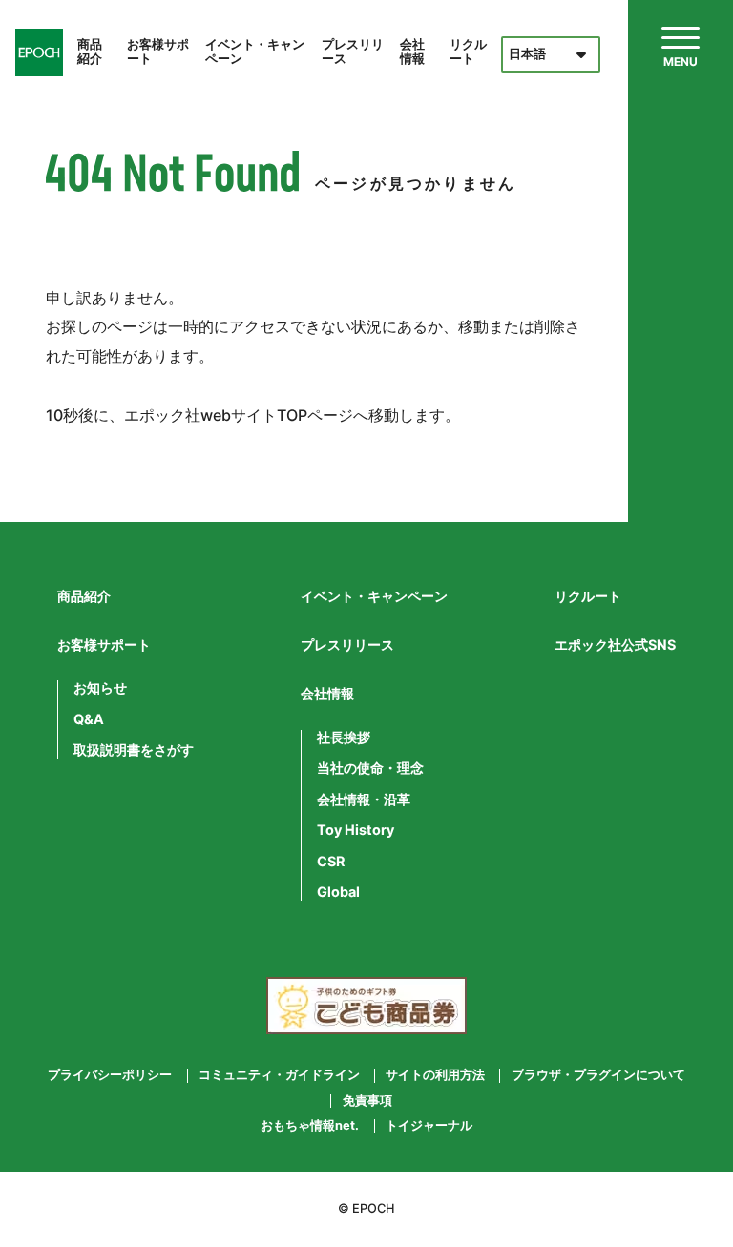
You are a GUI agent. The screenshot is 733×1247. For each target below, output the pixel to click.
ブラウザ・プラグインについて (598, 1075)
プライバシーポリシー (110, 1075)
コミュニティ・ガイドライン (279, 1075)
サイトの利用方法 (435, 1075)
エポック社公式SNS (615, 644)
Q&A (88, 719)
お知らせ (100, 688)
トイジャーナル (429, 1126)
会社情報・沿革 (363, 799)
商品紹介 (89, 51)
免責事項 (367, 1101)
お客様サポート (158, 51)
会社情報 (412, 51)
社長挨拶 (343, 737)
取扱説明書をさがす (133, 750)
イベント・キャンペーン (254, 51)
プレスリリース (353, 51)
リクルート (468, 51)
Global (338, 892)
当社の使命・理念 (370, 768)
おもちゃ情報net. (310, 1126)
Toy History (355, 830)
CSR (331, 861)
